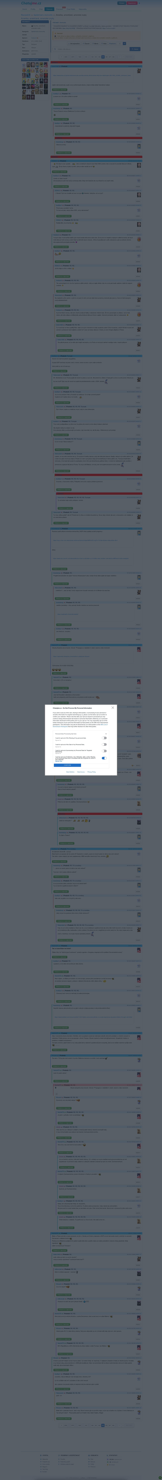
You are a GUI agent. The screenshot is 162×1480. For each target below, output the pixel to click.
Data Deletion (70, 772)
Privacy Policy (92, 772)
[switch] (104, 738)
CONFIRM (67, 765)
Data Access (81, 772)
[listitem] (81, 734)
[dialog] (81, 740)
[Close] (113, 708)
